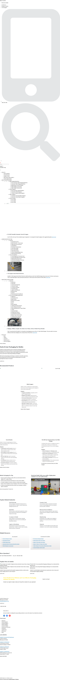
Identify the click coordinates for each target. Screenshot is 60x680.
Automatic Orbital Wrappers (16, 191)
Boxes (12, 303)
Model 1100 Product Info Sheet (39, 542)
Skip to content (3, 0)
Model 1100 (39, 475)
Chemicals (13, 283)
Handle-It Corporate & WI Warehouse (7, 637)
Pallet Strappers (12, 194)
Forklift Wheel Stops (15, 250)
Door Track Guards (14, 249)
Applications (4, 629)
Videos (5, 337)
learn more (54, 237)
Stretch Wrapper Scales (7, 538)
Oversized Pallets (14, 310)
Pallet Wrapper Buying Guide (16, 187)
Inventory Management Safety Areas (18, 257)
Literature (5, 338)
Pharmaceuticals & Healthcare (17, 293)
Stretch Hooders (12, 198)
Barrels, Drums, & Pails (15, 300)
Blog (4, 336)
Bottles (12, 301)
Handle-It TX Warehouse (4, 651)
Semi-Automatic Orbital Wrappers (17, 190)
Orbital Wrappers (12, 189)
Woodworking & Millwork (15, 317)
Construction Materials (15, 284)
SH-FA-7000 (13, 202)
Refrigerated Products (15, 312)
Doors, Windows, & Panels (16, 307)
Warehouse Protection (6, 627)
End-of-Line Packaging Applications (16, 295)
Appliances (13, 296)
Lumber (12, 309)
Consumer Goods (14, 286)
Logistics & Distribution (15, 290)
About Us (3, 172)
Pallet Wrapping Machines (14, 181)
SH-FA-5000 (13, 199)
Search (1, 166)
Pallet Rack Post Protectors (16, 244)
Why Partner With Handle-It (9, 177)
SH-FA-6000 (13, 200)
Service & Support (7, 341)
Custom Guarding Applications (17, 252)
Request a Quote (5, 6)
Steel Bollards (13, 245)
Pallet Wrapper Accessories (16, 186)
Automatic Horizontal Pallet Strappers (18, 195)
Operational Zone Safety (15, 261)
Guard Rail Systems (15, 241)
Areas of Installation (13, 254)
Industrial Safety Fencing (16, 253)
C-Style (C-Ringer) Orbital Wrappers (18, 193)
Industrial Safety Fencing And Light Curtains (11, 544)
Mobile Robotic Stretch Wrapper (17, 185)
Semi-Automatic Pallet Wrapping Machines (19, 182)
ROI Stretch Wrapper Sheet (38, 538)
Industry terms (6, 340)
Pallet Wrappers (5, 621)
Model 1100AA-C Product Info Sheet (40, 544)
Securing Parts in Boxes (15, 313)
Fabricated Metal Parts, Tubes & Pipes (18, 308)
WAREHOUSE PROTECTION (7, 239)
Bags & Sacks (13, 299)
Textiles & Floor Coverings (16, 316)
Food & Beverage (14, 288)
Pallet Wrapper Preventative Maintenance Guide (42, 545)
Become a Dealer (5, 2)
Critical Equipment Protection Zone (17, 256)
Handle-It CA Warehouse (4, 642)
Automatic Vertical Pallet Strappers (18, 197)
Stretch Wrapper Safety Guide (39, 547)
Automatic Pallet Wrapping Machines (18, 184)
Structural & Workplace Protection (17, 260)
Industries (11, 280)
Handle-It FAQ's (7, 176)
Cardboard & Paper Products (16, 305)
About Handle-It (7, 173)
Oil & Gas (13, 292)
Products (11, 240)
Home (1, 343)
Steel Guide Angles (14, 248)
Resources (4, 334)
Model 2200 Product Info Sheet (39, 540)
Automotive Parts (14, 297)
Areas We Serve (7, 174)
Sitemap (17, 679)
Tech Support (4, 7)
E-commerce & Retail (15, 287)
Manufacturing (14, 291)
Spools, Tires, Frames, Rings (16, 314)
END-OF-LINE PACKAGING (7, 180)
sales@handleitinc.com (4, 601)
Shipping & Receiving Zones (16, 258)
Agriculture (13, 282)
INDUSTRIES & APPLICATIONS (7, 279)
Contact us (4, 4)
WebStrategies (12, 679)
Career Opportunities (8, 178)
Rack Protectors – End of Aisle (17, 243)
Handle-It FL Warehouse (4, 646)
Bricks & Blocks (14, 304)
